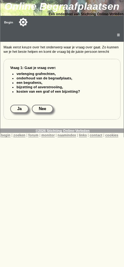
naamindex (67, 135)
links (83, 135)
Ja (19, 108)
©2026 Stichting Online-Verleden (63, 131)
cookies (111, 135)
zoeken (19, 135)
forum (33, 135)
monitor (48, 135)
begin (5, 135)
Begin (8, 22)
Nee (42, 108)
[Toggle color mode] (23, 22)
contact (96, 135)
